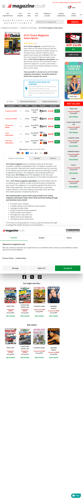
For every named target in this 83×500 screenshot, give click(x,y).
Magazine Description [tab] (16, 158)
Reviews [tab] (37, 158)
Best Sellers (73, 103)
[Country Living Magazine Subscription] (39, 295)
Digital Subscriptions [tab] (49, 101)
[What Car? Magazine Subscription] (10, 295)
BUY (73, 49)
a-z (81, 15)
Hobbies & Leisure (47, 15)
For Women (20, 15)
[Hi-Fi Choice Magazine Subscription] (12, 43)
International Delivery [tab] (28, 101)
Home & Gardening (61, 15)
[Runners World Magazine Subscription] (54, 295)
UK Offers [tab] (10, 101)
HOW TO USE (73, 55)
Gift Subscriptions (7, 15)
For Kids (36, 15)
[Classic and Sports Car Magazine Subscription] (25, 295)
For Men (29, 15)
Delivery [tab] (53, 158)
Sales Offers (73, 15)
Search (75, 21)
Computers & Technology (28, 28)
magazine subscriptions (10, 28)
